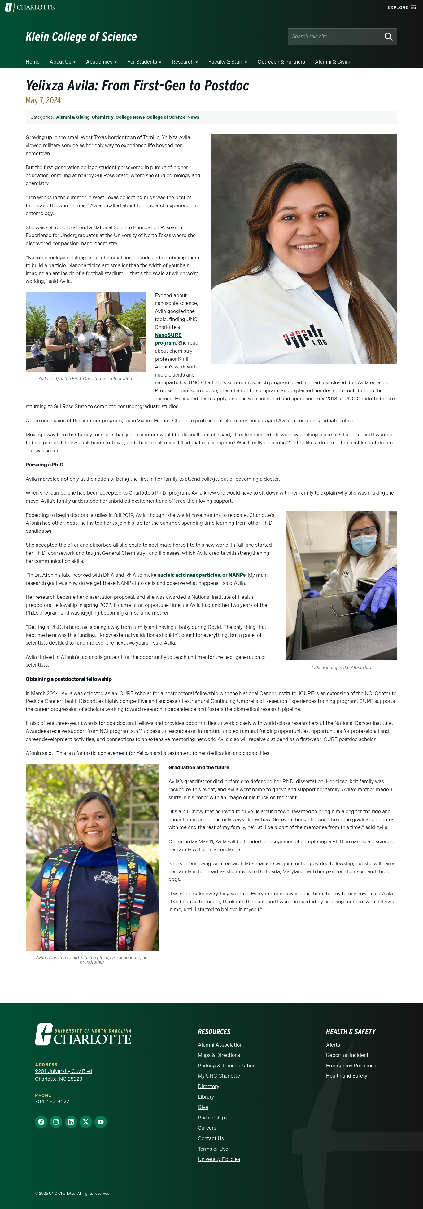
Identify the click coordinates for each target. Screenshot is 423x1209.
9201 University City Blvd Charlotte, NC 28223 (63, 1075)
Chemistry (103, 117)
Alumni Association (220, 1045)
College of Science (165, 117)
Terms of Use (213, 1149)
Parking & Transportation (226, 1066)
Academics (99, 62)
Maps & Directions (219, 1055)
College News (130, 117)
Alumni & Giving (333, 62)
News (193, 117)
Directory (208, 1086)
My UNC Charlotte (219, 1076)
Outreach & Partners (281, 62)
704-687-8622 (52, 1102)
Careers (207, 1128)
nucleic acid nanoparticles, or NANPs (201, 575)
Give (203, 1107)
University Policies (219, 1159)
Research (183, 62)
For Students (142, 62)
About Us (60, 62)
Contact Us (211, 1138)
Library (206, 1097)
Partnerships (212, 1118)
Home (33, 62)
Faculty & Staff (225, 62)
